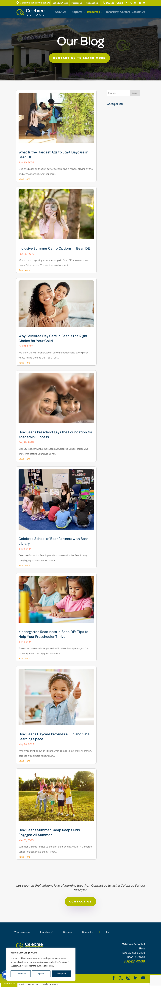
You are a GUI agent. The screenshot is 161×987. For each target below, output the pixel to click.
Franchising (112, 12)
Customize (21, 974)
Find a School (92, 3)
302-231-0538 (114, 3)
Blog (107, 932)
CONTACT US (80, 901)
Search (135, 93)
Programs (76, 12)
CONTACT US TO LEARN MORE (79, 58)
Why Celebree (22, 932)
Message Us (77, 3)
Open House (9, 984)
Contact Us (138, 12)
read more (24, 179)
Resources (93, 12)
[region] (40, 964)
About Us (60, 12)
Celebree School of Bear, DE (33, 3)
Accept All (61, 974)
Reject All (41, 974)
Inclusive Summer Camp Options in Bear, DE (54, 248)
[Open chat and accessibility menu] (6, 974)
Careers (125, 12)
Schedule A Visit (60, 3)
